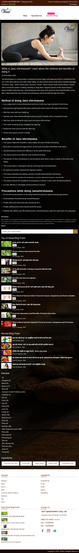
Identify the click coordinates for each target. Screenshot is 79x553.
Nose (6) (5, 423)
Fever (3, 502)
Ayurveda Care (36, 16)
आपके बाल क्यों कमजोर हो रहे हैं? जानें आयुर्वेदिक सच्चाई (28, 364)
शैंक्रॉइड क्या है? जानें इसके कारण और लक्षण (25, 260)
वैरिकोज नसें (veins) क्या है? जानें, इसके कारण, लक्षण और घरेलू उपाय (33, 287)
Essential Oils (45, 481)
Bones (3, 487)
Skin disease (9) (8, 443)
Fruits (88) (26, 463)
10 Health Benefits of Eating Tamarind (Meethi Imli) (31, 269)
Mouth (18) (6, 415)
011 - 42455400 (47, 526)
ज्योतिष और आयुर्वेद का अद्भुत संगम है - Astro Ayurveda (29, 351)
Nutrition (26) (6, 426)
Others (43, 490)
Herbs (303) (39, 463)
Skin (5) (4, 440)
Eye (2, 499)
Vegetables (44, 493)
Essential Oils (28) (10, 463)
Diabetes (4, 496)
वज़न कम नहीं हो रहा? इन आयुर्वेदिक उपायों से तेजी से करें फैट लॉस (31, 338)
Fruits (42, 484)
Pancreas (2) (6, 435)
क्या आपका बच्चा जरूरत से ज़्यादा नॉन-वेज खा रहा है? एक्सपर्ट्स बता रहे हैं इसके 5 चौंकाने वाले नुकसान (42, 358)
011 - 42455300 (47, 523)
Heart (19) (5, 406)
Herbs (43, 487)
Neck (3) (5, 420)
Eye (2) (4, 398)
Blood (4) (5, 383)
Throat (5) (5, 452)
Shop (25, 16)
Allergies (4, 481)
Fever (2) (5, 400)
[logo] (6, 10)
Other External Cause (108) (12, 429)
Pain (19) (5, 432)
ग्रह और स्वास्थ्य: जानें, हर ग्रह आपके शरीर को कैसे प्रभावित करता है (32, 344)
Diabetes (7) (6, 395)
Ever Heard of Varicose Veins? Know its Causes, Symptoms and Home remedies (43, 296)
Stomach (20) (7, 446)
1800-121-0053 (47, 519)
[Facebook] (42, 531)
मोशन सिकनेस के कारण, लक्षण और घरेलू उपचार (26, 304)
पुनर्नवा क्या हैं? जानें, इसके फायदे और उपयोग (25, 242)
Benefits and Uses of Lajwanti (23, 278)
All (3, 377)
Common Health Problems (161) (13, 392)
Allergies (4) (6, 380)
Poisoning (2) (7, 438)
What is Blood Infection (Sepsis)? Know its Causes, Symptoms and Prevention (42, 322)
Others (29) (53, 463)
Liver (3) (5, 409)
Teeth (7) (5, 449)
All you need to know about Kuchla (26, 251)
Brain (3, 490)
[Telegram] (54, 531)
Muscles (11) (6, 418)
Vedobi (62, 551)
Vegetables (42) (67, 463)
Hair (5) (4, 403)
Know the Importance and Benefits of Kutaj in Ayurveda (33, 313)
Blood (3, 484)
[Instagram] (48, 531)
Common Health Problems (9, 493)
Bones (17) (6, 386)
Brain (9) (5, 389)
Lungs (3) (5, 412)
